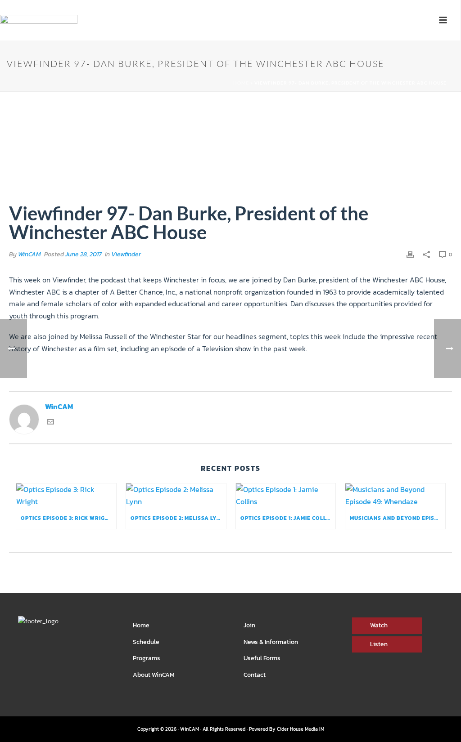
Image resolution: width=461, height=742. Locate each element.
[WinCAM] (38, 34)
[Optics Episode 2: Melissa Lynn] (176, 495)
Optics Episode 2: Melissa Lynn (178, 518)
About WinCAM (154, 674)
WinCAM (29, 254)
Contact (255, 674)
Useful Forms (262, 658)
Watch (379, 625)
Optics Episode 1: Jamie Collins (288, 518)
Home (241, 82)
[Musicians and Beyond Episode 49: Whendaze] (395, 495)
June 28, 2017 (83, 254)
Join (249, 625)
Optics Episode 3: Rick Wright (67, 518)
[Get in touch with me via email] (50, 422)
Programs (146, 658)
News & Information (271, 642)
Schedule (146, 642)
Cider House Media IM (300, 729)
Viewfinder (126, 254)
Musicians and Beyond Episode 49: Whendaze (397, 518)
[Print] (410, 254)
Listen (379, 644)
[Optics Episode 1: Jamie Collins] (286, 495)
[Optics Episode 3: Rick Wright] (66, 495)
